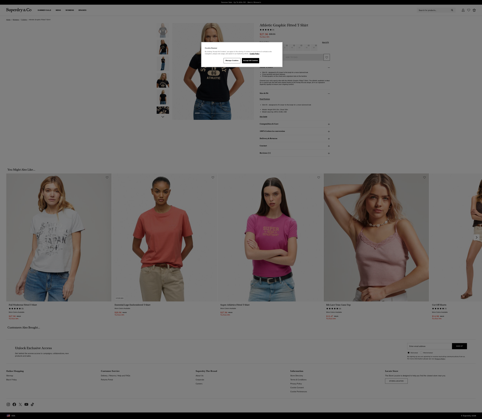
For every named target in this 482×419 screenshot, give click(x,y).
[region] (242, 54)
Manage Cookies (232, 60)
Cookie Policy (254, 54)
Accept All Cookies (250, 60)
